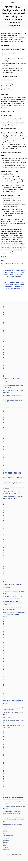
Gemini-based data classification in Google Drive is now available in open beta (13, 597)
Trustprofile (6, 840)
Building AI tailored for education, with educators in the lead (12, 478)
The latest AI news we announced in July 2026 (13, 396)
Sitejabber (5, 842)
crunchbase (6, 831)
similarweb (5, 847)
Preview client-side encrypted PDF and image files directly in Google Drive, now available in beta (13, 603)
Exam (2, 260)
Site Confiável (6, 849)
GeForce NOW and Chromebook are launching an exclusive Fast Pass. (12, 492)
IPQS (4, 833)
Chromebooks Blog (12, 473)
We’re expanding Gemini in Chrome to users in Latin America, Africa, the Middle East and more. (14, 819)
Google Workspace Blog (12, 380)
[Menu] (2, 2)
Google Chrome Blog (13, 797)
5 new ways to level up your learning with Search (13, 713)
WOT (4, 837)
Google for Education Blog (13, 702)
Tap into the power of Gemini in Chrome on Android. (13, 802)
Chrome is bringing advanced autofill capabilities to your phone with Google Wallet (12, 813)
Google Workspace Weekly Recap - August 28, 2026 (13, 592)
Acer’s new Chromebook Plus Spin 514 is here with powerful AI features (13, 497)
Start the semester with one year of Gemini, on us (14, 721)
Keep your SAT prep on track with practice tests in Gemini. (13, 726)
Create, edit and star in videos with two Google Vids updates (12, 401)
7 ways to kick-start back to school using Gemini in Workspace (13, 386)
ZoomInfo (5, 844)
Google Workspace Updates (12, 586)
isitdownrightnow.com (8, 835)
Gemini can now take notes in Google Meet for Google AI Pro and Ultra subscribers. (13, 405)
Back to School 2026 (8, 717)
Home (2, 262)
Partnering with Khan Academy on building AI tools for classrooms (13, 708)
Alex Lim (4, 256)
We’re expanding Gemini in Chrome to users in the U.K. (14, 807)
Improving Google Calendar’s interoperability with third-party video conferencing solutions (14, 614)
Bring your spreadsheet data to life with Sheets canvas (13, 391)
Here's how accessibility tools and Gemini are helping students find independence (13, 483)
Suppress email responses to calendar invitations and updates (12, 608)
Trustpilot (5, 845)
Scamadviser (6, 838)
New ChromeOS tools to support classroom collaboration (13, 487)
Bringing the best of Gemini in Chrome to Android (13, 825)
